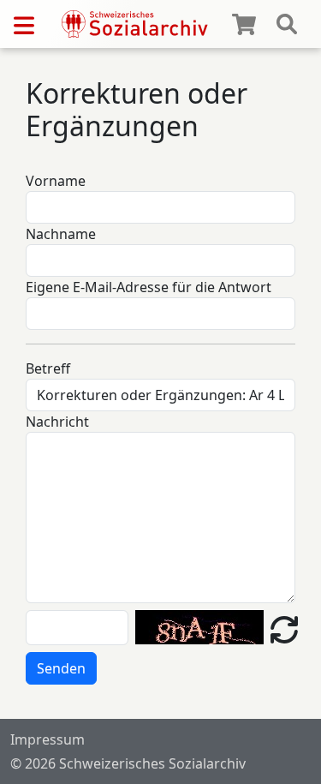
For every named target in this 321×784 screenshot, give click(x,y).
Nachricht (57, 421)
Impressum (47, 739)
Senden (61, 668)
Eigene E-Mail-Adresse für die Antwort (148, 287)
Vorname (56, 180)
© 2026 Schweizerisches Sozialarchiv (128, 763)
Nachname (61, 233)
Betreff (48, 368)
